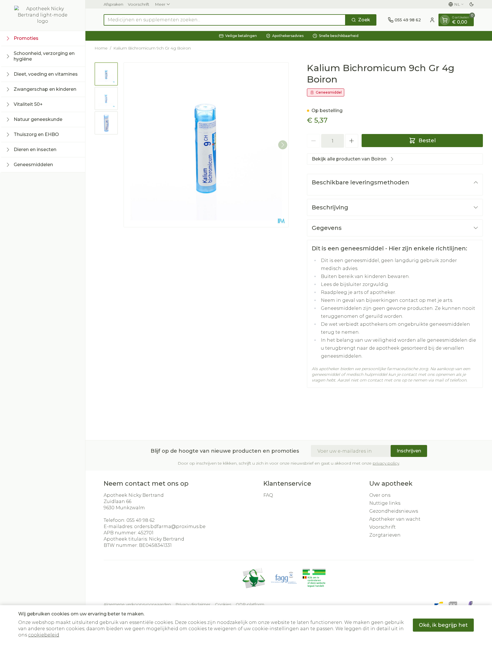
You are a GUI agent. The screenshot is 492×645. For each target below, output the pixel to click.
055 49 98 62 (140, 520)
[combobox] (225, 20)
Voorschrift (138, 4)
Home (101, 48)
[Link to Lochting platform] (470, 604)
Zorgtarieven (385, 535)
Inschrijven (409, 451)
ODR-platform (250, 604)
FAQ (268, 495)
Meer (160, 4)
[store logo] (42, 15)
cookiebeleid (43, 635)
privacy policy (386, 463)
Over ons (379, 495)
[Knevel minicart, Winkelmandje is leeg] (445, 20)
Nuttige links (384, 503)
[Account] (432, 20)
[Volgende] (282, 144)
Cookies (223, 604)
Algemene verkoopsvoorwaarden (137, 604)
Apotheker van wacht (395, 519)
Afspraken (113, 4)
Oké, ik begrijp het (443, 625)
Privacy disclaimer (192, 604)
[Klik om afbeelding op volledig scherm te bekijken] (206, 145)
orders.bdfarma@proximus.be (170, 526)
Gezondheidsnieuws (393, 511)
